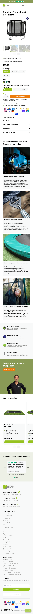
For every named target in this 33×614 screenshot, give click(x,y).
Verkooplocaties (7, 526)
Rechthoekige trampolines (10, 568)
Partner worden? (7, 522)
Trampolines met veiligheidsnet (11, 572)
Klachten (5, 544)
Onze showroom (7, 515)
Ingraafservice (7, 546)
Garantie (5, 543)
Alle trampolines (7, 560)
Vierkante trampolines (9, 570)
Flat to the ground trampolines (11, 563)
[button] (18, 54)
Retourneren (6, 541)
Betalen (5, 537)
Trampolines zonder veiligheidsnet (12, 574)
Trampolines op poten (9, 565)
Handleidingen (7, 518)
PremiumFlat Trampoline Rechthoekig (11, 425)
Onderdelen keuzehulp (9, 553)
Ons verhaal (6, 513)
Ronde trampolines (8, 567)
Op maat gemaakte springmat (11, 550)
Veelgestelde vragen (8, 535)
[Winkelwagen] (26, 5)
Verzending (6, 539)
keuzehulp (12, 100)
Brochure (5, 520)
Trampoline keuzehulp (9, 552)
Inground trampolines (9, 561)
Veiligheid (5, 517)
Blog (4, 524)
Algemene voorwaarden (9, 534)
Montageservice (7, 548)
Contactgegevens (8, 527)
